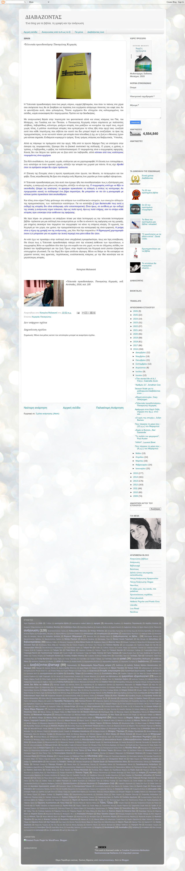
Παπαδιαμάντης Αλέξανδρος (147, 764)
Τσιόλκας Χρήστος (44, 811)
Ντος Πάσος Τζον (45, 753)
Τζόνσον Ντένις (91, 803)
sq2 (63, 830)
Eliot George (156, 827)
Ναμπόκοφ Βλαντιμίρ (111, 742)
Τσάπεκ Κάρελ (78, 808)
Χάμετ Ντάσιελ (147, 819)
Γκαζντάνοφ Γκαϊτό (73, 647)
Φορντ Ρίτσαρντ (67, 817)
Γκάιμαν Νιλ (87, 648)
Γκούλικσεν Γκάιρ (82, 653)
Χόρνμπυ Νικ (136, 825)
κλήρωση (143, 693)
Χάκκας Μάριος (99, 819)
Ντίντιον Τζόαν (121, 750)
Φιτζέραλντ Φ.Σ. (68, 814)
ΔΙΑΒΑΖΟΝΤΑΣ (43, 17)
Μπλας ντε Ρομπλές (88, 737)
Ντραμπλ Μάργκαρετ (115, 753)
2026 (135, 311)
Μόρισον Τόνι (133, 726)
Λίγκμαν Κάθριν (152, 706)
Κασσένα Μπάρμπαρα (150, 687)
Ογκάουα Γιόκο (78, 756)
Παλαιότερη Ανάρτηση (110, 407)
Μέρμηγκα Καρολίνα (47, 723)
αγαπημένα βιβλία (62, 623)
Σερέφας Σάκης (128, 786)
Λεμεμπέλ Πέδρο (55, 706)
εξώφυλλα (93, 671)
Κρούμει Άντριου (85, 701)
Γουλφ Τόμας (57, 659)
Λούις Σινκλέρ (111, 709)
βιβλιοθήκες (153, 639)
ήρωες (156, 676)
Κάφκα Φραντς (48, 690)
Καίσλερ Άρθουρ (63, 682)
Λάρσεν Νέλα (80, 704)
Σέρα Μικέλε (115, 786)
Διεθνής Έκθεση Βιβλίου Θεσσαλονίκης (142, 665)
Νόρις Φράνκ (154, 745)
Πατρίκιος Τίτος (156, 767)
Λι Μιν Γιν (126, 706)
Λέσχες (81, 706)
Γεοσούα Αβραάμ (112, 645)
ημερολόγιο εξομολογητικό (135, 676)
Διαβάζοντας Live (95, 32)
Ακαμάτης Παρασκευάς (133, 623)
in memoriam (39, 830)
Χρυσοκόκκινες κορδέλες (141, 595)
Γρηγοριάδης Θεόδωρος (141, 659)
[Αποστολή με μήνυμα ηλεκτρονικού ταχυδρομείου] (83, 312)
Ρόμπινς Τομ (121, 778)
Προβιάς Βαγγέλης (111, 775)
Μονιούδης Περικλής (75, 726)
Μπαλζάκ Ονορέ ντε (150, 729)
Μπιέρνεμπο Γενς (56, 737)
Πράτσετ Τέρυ (65, 775)
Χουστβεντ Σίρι (43, 827)
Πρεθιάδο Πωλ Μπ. (80, 775)
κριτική (49, 701)
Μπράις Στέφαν (37, 742)
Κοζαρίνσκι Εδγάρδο (55, 695)
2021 (135, 330)
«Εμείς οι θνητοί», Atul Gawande (145, 431)
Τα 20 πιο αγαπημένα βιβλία (150, 191)
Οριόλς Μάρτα (56, 759)
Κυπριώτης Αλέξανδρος (120, 701)
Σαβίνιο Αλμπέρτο (78, 781)
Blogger (125, 860)
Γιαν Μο (156, 645)
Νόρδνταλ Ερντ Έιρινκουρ (137, 745)
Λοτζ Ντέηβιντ (84, 709)
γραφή (123, 658)
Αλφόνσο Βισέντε (102, 627)
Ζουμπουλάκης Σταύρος (72, 676)
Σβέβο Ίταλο (154, 783)
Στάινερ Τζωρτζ (32, 794)
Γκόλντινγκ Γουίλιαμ (133, 650)
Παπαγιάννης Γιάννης (88, 764)
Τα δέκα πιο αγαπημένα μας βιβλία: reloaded (149, 221)
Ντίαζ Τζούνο (79, 750)
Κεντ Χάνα (154, 690)
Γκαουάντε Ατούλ (153, 647)
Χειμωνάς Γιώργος (41, 825)
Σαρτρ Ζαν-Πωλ (141, 783)
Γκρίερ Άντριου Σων (129, 653)
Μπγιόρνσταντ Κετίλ (63, 734)
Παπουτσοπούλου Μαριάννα (73, 767)
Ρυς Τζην (35, 781)
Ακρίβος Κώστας (151, 623)
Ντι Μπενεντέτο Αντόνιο (61, 750)
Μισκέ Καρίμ (142, 723)
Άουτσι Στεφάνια (75, 633)
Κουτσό (114, 698)
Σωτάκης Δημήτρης (129, 797)
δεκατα (66, 661)
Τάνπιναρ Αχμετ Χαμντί (117, 800)
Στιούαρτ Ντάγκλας (52, 797)
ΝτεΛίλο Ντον (131, 748)
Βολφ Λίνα (141, 642)
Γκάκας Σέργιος (108, 647)
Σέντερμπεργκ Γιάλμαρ (83, 786)
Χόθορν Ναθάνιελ (122, 825)
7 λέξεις (48, 623)
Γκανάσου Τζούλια (136, 647)
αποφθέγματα (102, 634)
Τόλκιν (156, 803)
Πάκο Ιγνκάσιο (51, 761)
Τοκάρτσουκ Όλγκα (144, 803)
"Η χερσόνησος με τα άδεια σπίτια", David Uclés (151, 236)
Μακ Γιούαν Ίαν (73, 712)
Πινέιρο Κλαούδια (66, 772)
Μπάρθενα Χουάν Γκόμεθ (60, 731)
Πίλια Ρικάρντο (52, 772)
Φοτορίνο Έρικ (95, 816)
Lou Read (134, 608)
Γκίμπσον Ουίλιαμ (85, 650)
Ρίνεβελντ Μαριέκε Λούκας (65, 778)
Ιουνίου (139, 375)
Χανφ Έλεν (97, 822)
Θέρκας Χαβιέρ (82, 679)
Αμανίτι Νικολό (116, 627)
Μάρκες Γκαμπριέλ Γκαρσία (34, 720)
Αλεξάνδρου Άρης (70, 627)
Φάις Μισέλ (102, 811)
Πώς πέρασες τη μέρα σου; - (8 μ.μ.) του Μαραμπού (148, 447)
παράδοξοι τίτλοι (107, 767)
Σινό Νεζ (56, 789)
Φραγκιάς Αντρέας (145, 816)
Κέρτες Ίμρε (40, 693)
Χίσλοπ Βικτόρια (106, 825)
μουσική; (89, 728)
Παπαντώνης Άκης (52, 767)
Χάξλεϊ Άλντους (109, 822)
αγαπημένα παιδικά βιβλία (81, 623)
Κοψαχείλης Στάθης (127, 698)
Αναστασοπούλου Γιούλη (57, 631)
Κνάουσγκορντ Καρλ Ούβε (34, 696)
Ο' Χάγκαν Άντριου (62, 756)
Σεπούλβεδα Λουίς (101, 786)
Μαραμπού (101, 717)
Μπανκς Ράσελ (42, 731)
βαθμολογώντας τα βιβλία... (126, 636)
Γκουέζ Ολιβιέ (68, 653)
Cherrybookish (136, 598)
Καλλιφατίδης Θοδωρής (124, 682)
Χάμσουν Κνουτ (37, 822)
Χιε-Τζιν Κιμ (55, 825)
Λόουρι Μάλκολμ (70, 709)
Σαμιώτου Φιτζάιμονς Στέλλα (50, 783)
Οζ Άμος (106, 756)
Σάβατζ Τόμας (47, 781)
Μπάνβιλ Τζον (29, 731)
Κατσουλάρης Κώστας (31, 690)
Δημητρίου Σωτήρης (128, 661)
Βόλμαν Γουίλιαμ (129, 642)
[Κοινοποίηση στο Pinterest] (94, 312)
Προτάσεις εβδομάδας (143, 775)
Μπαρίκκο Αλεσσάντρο (81, 731)
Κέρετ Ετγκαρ (28, 693)
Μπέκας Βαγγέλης (80, 734)
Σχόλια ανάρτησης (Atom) (47, 414)
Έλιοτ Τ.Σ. (44, 671)
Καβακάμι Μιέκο (153, 679)
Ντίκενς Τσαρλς (107, 750)
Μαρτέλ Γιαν (96, 720)
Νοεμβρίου (141, 356)
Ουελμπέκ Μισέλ (85, 759)
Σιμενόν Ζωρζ (142, 786)
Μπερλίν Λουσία (141, 734)
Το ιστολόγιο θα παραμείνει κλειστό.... (149, 265)
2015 (135, 473)
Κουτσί (91, 698)
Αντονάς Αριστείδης (144, 631)
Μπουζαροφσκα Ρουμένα (92, 740)
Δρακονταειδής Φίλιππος (67, 668)
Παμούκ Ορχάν (99, 762)
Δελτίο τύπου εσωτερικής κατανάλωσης (141, 574)
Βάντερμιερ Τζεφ (104, 639)
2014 (135, 477)
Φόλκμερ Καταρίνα (124, 814)
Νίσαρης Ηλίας (96, 745)
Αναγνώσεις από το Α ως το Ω (56, 32)
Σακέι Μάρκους (124, 781)
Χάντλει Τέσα (73, 822)
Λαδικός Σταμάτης (155, 701)
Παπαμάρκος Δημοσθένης (33, 767)
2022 (135, 326)
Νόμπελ (122, 745)
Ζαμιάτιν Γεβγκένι (127, 673)
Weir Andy (71, 830)
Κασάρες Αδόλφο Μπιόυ (117, 687)
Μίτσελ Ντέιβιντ (155, 723)
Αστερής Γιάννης (36, 636)
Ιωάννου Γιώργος (138, 679)
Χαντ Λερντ (62, 822)
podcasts (55, 830)
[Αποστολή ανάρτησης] (78, 313)
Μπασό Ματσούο (153, 731)
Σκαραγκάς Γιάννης (105, 789)
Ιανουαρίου (141, 468)
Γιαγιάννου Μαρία (143, 645)
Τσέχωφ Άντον (143, 808)
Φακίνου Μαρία (115, 811)
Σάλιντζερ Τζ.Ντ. (152, 781)
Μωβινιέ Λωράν (95, 742)
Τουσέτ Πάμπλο (122, 805)
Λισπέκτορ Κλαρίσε (55, 709)
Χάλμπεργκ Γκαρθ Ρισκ (116, 819)
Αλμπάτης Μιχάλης (86, 627)
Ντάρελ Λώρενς (45, 748)
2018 (135, 342)
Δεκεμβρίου (141, 352)
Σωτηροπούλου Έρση (149, 797)
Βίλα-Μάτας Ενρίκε (83, 642)
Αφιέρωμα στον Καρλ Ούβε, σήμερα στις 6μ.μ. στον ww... (147, 411)
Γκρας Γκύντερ (97, 653)
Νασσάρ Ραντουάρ (142, 742)
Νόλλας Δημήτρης (110, 745)
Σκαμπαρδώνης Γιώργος (87, 789)
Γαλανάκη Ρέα (64, 645)
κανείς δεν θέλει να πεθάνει (36, 684)
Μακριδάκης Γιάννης (139, 712)
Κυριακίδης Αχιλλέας (139, 701)
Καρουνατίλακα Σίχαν (31, 687)
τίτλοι (132, 803)
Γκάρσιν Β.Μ (28, 650)
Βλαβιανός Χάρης (100, 642)
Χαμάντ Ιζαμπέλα (133, 819)
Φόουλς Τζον (34, 817)
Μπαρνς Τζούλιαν (116, 731)
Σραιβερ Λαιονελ (140, 792)
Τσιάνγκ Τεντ (156, 808)
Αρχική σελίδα (30, 32)
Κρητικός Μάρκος (38, 701)
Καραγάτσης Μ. (88, 684)
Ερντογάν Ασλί (31, 673)
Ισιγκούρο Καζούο (121, 679)
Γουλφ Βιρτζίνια (43, 659)
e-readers (145, 827)
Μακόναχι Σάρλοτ (123, 712)
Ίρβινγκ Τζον (106, 679)
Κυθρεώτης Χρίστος (102, 701)
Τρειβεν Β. (155, 805)
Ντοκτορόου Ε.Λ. (151, 750)
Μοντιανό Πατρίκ (91, 726)
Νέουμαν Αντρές (51, 745)
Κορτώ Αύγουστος (31, 698)
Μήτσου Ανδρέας (112, 723)
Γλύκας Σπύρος (37, 656)
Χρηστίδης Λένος (57, 827)
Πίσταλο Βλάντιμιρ (117, 772)
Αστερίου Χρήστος (53, 636)
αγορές (97, 623)
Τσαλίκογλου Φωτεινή (47, 808)
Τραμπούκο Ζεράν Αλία (139, 805)
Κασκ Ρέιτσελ (134, 687)
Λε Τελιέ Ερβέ (154, 704)
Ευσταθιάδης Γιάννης (91, 673)
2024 (135, 319)
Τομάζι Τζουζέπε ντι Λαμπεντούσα (47, 805)
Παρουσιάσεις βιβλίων (123, 767)
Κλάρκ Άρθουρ (121, 693)
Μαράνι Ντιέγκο (117, 718)
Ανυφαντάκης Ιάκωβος (45, 633)
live (48, 830)
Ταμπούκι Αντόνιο (88, 800)
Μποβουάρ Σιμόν (105, 737)
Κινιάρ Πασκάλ (96, 693)
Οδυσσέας (92, 756)
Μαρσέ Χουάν (84, 720)
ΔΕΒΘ (58, 661)
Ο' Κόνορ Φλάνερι (46, 756)
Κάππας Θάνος (74, 684)
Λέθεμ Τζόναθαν (40, 706)
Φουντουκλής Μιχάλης (128, 816)
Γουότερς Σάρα (110, 659)
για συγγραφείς (128, 645)
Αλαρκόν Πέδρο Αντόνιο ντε (33, 627)
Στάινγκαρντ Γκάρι (155, 792)
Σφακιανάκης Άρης (104, 797)
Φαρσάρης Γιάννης (145, 811)
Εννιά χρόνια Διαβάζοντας (147, 177)
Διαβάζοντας (143, 661)
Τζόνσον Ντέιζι (78, 803)
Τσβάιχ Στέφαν (113, 808)
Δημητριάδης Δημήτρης (110, 661)
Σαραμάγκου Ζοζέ (106, 783)
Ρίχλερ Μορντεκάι (97, 778)
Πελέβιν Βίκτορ (51, 770)
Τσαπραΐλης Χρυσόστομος (96, 808)
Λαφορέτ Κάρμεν (111, 704)
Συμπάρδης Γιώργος (87, 797)
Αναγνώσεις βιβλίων (139, 559)
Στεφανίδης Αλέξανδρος (150, 794)
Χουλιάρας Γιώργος (152, 825)
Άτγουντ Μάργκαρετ (73, 636)
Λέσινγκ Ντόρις (70, 706)
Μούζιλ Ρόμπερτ (147, 726)
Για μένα (79, 32)
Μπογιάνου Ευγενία (122, 737)
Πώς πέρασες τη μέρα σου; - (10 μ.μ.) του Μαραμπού (148, 425)
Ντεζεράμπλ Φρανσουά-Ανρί (90, 748)
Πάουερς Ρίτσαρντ (55, 764)
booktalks (123, 827)
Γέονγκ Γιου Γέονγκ (95, 645)
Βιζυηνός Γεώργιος (66, 642)
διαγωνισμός (72, 665)
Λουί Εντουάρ (98, 709)
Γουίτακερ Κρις (29, 659)
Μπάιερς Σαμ (135, 728)
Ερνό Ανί (158, 671)
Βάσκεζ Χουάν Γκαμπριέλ (123, 639)
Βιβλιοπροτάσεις (32, 642)
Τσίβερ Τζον (31, 811)
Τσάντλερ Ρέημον (64, 808)
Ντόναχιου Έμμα (30, 753)
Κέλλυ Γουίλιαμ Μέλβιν (110, 690)
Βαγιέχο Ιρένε (105, 636)
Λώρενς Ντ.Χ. (154, 709)
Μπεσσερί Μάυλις (40, 737)
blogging (98, 827)
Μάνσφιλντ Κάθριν (146, 715)
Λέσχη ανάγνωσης (94, 706)
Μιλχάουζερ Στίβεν (128, 723)
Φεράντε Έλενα (37, 814)
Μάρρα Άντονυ (70, 720)
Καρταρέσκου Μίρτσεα (82, 687)
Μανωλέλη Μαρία (86, 718)
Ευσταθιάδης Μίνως (110, 673)
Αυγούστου (141, 368)
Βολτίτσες (134, 569)
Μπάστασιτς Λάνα (30, 734)
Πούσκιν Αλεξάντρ (50, 775)
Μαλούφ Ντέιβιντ (80, 715)
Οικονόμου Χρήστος (136, 756)
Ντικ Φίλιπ (92, 750)
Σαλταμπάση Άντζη (30, 783)
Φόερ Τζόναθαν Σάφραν (106, 814)
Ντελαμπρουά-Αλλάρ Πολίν (112, 748)
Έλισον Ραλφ (55, 671)
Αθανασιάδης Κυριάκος (112, 623)
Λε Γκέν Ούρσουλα (126, 704)
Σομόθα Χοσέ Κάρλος (78, 792)
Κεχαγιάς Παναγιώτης (41, 317)
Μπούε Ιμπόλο (74, 739)
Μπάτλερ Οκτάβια (46, 734)
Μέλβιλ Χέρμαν (31, 723)
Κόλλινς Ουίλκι (89, 695)
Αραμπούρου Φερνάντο (130, 633)
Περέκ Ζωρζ (135, 770)
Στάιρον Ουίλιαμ (46, 794)
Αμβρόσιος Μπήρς (130, 627)
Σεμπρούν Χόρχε (65, 786)
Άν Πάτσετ (155, 627)
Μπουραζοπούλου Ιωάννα (137, 739)
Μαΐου (139, 453)
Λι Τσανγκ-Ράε (138, 706)
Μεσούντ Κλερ (62, 723)
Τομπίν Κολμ (68, 806)
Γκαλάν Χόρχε (122, 647)
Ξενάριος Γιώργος (152, 753)
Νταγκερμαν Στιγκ (30, 748)
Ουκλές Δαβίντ (101, 759)
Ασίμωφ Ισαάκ (146, 633)
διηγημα (27, 668)
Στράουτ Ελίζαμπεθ (69, 797)
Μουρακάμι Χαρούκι (75, 729)
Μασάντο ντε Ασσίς (124, 720)
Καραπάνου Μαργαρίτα (124, 684)
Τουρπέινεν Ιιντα (108, 805)
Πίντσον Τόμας (82, 772)
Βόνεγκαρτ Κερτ (153, 642)
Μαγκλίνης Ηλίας (30, 712)
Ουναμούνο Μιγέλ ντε (117, 759)
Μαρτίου (140, 461)
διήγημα (39, 668)
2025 (135, 315)
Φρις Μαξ (37, 819)
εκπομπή (27, 671)
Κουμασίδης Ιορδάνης (77, 698)
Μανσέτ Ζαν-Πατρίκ (130, 715)
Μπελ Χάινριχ (111, 734)
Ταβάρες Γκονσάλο (45, 800)
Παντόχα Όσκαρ (39, 764)
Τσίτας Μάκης (90, 811)
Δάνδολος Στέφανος (38, 661)
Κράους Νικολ (142, 698)
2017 (135, 345)
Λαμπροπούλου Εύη (51, 704)
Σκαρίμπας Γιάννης (122, 789)
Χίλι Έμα (66, 825)
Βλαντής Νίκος (114, 642)
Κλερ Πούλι (133, 693)
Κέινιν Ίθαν (77, 690)
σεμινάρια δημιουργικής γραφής (43, 786)
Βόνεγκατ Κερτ (29, 645)
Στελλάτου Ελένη (102, 794)
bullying (136, 827)
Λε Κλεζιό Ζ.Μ (141, 704)
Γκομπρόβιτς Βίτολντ (151, 650)
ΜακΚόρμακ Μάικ (107, 712)
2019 (135, 338)
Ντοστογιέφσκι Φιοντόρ (63, 753)
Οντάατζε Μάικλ (29, 759)
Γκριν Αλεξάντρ (144, 653)
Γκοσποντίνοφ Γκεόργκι (50, 653)
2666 (40, 623)
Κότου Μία (45, 698)
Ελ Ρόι (35, 671)
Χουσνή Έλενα (29, 827)
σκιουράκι (152, 789)
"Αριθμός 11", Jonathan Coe (148, 385)
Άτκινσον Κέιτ (92, 636)
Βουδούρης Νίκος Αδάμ (47, 645)
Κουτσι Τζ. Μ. (102, 698)
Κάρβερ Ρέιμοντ (142, 685)
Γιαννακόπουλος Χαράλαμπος (52, 647)
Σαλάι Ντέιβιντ (138, 781)
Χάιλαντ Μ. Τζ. (86, 819)
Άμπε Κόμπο (144, 627)
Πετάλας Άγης (39, 772)
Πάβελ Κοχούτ (134, 759)
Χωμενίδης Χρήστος (73, 827)
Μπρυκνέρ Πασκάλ (67, 742)
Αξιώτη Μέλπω (61, 633)
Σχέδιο (116, 797)
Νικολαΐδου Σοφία (67, 745)
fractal (28, 830)
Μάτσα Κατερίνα (155, 720)
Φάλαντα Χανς (130, 811)
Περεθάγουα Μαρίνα (119, 770)
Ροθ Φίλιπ (110, 778)
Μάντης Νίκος (51, 718)
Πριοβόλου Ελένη (96, 775)
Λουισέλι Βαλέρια (125, 709)
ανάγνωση (31, 630)
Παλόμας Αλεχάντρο (83, 761)
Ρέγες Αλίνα (48, 778)
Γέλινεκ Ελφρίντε (78, 645)
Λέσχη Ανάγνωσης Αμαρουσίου (144, 578)
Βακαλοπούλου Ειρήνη (53, 639)
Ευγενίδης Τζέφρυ (74, 673)
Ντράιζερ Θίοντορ (99, 753)
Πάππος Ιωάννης (92, 767)
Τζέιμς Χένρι (64, 803)
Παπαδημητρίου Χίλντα (124, 764)
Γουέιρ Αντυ (106, 656)
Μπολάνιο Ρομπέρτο (142, 737)
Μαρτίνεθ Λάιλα (109, 720)
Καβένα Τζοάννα (48, 682)
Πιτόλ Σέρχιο (131, 772)
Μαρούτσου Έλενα (55, 720)
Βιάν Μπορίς (141, 639)
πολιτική (153, 772)
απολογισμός (89, 634)
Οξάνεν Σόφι (43, 759)
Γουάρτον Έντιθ (93, 656)
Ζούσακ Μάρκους (90, 676)
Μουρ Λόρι (60, 728)
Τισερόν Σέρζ (123, 803)
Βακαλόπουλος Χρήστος (32, 639)
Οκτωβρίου (141, 360)
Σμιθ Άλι (41, 792)
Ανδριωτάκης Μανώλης (78, 631)
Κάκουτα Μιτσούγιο (79, 682)
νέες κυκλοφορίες (36, 745)
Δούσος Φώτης (50, 668)
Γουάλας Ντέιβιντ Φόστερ (74, 656)
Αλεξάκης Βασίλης (53, 627)
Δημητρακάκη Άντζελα (92, 661)
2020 (135, 334)
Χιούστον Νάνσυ (92, 825)
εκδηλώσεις (146, 668)
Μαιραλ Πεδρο (59, 712)
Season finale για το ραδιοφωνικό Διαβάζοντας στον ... (147, 391)
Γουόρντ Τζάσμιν (95, 659)
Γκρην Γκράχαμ (113, 653)
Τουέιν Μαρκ (94, 805)
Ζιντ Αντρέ (57, 676)
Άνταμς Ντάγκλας (97, 631)
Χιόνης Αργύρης (77, 825)
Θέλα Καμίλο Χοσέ (49, 679)
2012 (135, 485)
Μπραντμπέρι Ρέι (51, 742)
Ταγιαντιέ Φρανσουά (62, 800)
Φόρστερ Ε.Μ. (82, 816)
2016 (135, 349)
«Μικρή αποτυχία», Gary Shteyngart (146, 398)
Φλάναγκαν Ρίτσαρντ (85, 814)
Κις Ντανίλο (108, 693)
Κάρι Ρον (155, 684)
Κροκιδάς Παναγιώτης (64, 701)
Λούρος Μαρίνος (140, 709)
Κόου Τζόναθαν (119, 696)
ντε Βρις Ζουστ (59, 748)
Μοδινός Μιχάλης (58, 726)
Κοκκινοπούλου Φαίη (72, 695)
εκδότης (156, 668)
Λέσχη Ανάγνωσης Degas (141, 582)
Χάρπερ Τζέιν (136, 822)
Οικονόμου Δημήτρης (119, 756)
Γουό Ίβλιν (83, 659)
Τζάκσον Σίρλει (29, 803)
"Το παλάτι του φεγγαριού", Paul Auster (147, 437)
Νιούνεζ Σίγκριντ (82, 745)
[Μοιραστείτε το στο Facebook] (91, 312)
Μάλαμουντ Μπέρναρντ (63, 715)
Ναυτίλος (134, 585)
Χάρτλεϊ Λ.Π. (148, 822)
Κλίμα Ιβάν (154, 693)
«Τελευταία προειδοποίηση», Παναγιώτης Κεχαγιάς (148, 404)
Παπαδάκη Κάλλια (105, 764)
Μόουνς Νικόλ (106, 726)
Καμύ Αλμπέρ (154, 682)
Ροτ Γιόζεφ (133, 778)
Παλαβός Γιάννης (66, 762)
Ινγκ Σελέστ (94, 679)
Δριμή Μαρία (84, 668)
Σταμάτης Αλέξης (62, 794)
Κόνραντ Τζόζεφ (103, 696)
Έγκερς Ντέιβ (133, 668)
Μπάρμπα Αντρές (99, 731)
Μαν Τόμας (115, 715)
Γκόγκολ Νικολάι (116, 650)
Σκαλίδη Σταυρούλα (68, 789)
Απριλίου (140, 457)
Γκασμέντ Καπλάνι (43, 650)
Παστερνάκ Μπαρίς (141, 767)
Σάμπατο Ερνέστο (70, 783)
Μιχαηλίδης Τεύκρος (33, 726)
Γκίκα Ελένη (70, 650)
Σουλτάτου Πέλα (94, 792)
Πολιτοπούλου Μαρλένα (32, 775)
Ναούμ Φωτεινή (127, 742)
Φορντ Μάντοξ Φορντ (50, 816)
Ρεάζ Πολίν (37, 778)
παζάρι (26, 761)
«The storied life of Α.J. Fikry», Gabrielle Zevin (146, 380)
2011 (135, 488)
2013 (135, 481)
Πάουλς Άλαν (71, 764)
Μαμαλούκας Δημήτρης (98, 715)
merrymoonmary (106, 860)
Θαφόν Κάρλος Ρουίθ (31, 679)
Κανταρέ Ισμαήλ (59, 684)
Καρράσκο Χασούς (64, 687)
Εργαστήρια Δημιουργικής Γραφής (138, 671)
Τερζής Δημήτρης (153, 800)
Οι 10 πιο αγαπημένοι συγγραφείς (147, 207)
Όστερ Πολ (69, 759)
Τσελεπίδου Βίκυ (128, 808)
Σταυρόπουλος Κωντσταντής (82, 794)
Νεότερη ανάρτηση (35, 407)
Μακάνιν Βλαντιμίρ (90, 712)
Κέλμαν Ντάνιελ (128, 690)
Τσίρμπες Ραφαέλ (76, 811)
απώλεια (114, 633)
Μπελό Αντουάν (126, 734)
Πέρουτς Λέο (147, 770)
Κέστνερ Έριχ (65, 693)
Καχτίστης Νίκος (63, 690)
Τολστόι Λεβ (28, 805)
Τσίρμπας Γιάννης (60, 811)
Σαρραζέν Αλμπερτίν (125, 783)
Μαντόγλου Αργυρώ (68, 718)
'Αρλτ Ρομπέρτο (29, 623)
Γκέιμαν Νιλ (57, 650)
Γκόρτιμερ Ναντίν (30, 653)
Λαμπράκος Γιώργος (33, 704)
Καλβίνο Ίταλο (107, 682)
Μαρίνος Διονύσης (151, 718)
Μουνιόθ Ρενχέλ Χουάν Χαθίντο (42, 728)
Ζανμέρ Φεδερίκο (152, 673)
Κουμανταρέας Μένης (59, 698)
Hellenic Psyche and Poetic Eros (145, 602)
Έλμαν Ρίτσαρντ (69, 671)
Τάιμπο (75, 800)
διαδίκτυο (119, 665)
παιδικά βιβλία (37, 762)
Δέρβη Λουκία (76, 661)
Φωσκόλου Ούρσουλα (69, 819)
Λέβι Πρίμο (27, 706)
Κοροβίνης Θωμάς (134, 695)
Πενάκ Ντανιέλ (65, 770)
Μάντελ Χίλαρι (37, 718)
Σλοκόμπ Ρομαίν (30, 792)
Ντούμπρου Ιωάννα (83, 753)
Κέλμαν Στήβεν (142, 690)
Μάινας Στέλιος (45, 712)
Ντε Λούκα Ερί (72, 748)
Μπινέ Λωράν (71, 737)
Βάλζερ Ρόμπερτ (70, 639)
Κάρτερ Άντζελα (100, 687)
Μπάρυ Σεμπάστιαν (135, 731)
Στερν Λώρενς (117, 794)
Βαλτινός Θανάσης (87, 639)
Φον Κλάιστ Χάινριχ (141, 814)
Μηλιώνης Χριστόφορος (79, 723)
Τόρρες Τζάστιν (81, 805)
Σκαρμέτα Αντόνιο (139, 789)
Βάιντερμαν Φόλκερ (151, 636)
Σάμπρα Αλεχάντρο (87, 783)
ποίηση (142, 772)
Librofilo (133, 605)
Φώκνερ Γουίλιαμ (50, 819)
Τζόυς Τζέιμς (106, 802)
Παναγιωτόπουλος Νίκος (117, 762)
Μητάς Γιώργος (96, 723)
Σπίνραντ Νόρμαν (125, 792)
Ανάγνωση (135, 562)
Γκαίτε (98, 647)
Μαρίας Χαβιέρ (133, 718)
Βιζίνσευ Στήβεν (51, 642)
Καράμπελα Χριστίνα (105, 684)
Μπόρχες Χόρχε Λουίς (41, 739)
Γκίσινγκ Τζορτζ (100, 650)
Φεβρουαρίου (142, 465)
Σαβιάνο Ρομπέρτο (62, 781)
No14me (134, 612)
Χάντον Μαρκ (86, 822)
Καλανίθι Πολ (94, 682)
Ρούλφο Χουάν (147, 778)
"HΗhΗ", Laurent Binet (145, 442)
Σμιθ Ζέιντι (51, 792)
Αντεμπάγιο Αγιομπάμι (115, 631)
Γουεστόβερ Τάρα (120, 656)
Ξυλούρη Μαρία (30, 756)
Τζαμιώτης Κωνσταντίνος (47, 803)
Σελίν (26, 786)
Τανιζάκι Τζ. (102, 800)
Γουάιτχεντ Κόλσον (53, 656)
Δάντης (50, 661)
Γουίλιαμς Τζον (135, 656)
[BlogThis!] (86, 312)
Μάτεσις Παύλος (140, 720)
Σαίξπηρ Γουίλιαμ (109, 781)
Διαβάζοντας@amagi (44, 665)
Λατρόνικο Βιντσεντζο (95, 704)
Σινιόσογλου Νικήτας (42, 789)
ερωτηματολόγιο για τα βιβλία (51, 673)
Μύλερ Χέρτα (81, 742)
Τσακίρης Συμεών (30, 808)
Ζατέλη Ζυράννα (30, 676)
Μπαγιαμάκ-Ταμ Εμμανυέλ (118, 728)
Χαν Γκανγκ (51, 822)
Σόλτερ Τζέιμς (62, 792)
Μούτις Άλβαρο (100, 728)
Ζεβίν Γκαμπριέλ (44, 676)
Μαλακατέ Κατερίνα (42, 715)
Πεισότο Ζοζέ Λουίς (34, 770)
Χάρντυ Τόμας (123, 822)
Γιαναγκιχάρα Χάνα (31, 648)
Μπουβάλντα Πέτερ (58, 739)
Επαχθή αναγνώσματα (110, 671)
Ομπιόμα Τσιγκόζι (152, 756)
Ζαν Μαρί (139, 673)
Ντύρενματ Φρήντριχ (134, 753)
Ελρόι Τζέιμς (81, 671)
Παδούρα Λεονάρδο (150, 759)
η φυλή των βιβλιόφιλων (108, 676)
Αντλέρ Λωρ (130, 631)
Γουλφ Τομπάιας (70, 659)
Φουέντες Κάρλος (110, 817)
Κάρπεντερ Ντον (48, 687)
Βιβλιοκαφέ (135, 566)
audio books (87, 827)
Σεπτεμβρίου (142, 364)
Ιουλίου (139, 371)
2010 (135, 492)
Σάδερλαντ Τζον (94, 781)
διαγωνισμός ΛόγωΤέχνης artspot (96, 665)
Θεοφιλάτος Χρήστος (66, 679)
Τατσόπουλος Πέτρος (136, 800)
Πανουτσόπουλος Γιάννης (139, 761)
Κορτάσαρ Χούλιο (151, 696)
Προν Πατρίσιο (126, 775)
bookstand (109, 827)
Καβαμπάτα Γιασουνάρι (32, 682)
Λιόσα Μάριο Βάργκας (34, 709)
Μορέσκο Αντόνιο (120, 726)
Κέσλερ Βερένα (52, 693)
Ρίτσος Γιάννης (82, 778)
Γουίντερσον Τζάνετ (152, 656)
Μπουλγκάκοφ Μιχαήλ (113, 740)
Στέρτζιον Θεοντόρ (131, 794)
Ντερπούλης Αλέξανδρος (40, 750)
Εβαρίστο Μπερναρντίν (100, 668)
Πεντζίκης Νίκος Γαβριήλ (100, 770)
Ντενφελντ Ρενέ (146, 748)
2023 (135, 322)
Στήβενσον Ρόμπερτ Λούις (33, 797)
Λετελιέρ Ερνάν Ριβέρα (112, 706)
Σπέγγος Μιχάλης (109, 792)
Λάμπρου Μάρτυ (66, 704)
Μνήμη (45, 726)
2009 (135, 496)
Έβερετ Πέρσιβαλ (117, 668)
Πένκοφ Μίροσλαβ (81, 770)
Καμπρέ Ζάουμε (140, 682)
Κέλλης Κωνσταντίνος (91, 690)
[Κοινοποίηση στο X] (88, 312)
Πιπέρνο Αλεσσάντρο (100, 772)
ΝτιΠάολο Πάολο (136, 750)
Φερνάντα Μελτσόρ (53, 814)
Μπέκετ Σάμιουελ (96, 734)
